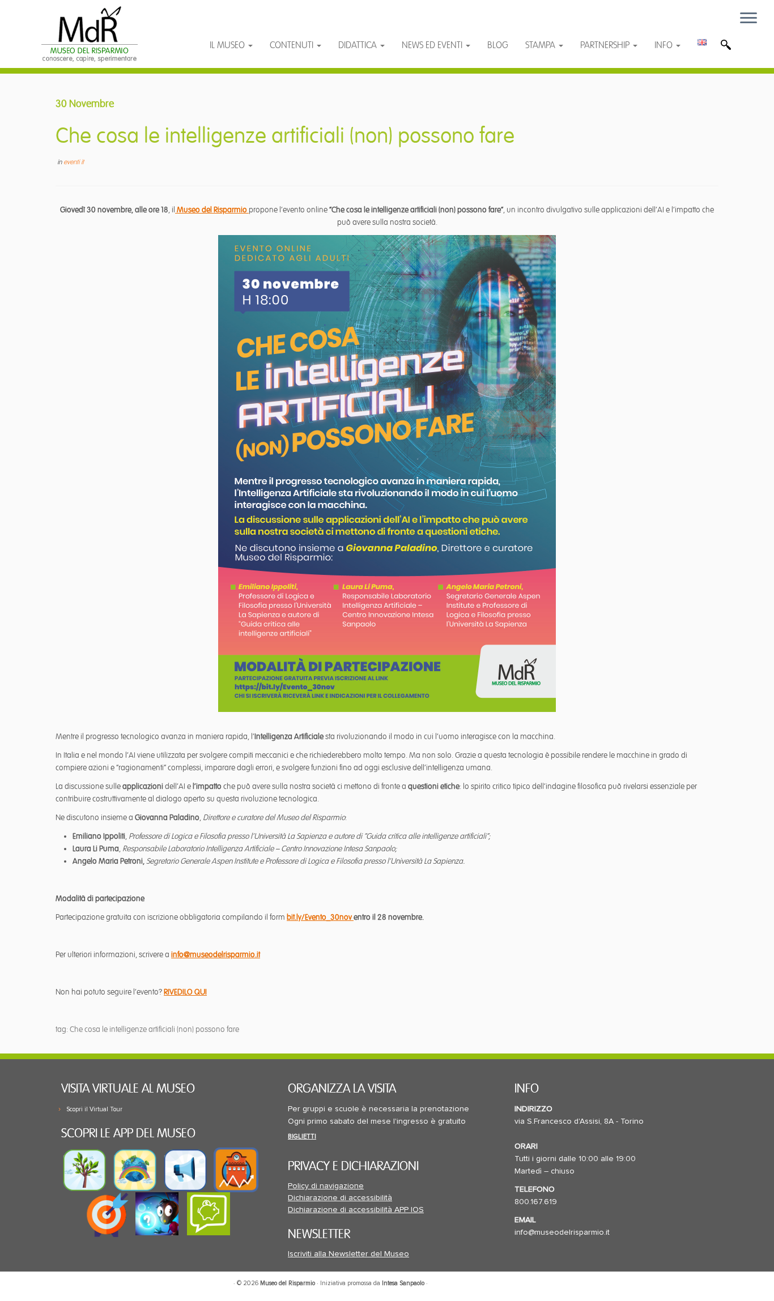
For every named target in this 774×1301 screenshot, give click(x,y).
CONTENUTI (293, 45)
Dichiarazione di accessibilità (340, 1198)
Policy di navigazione (326, 1186)
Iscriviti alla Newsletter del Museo (348, 1254)
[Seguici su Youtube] (251, 24)
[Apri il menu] (748, 18)
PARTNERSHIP (606, 45)
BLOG (497, 45)
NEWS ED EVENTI (433, 45)
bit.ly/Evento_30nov (320, 917)
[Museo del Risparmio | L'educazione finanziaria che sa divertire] (89, 34)
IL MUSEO (228, 45)
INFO (664, 45)
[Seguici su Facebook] (229, 24)
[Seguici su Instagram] (295, 24)
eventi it (73, 162)
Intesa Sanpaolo (403, 1283)
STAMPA (541, 45)
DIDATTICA (358, 45)
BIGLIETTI (302, 1136)
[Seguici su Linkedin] (274, 24)
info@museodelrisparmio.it (215, 954)
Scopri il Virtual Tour (94, 1109)
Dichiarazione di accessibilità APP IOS (356, 1210)
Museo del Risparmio (212, 210)
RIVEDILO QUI (185, 992)
